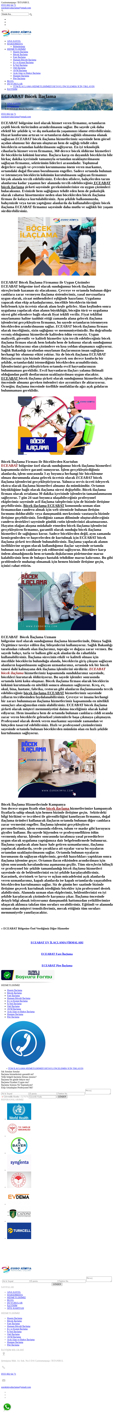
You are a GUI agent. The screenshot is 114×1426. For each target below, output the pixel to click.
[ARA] (23, 1064)
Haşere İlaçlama (20, 52)
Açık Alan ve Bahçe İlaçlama (27, 73)
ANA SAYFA (14, 41)
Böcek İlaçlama (20, 54)
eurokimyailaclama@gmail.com (16, 8)
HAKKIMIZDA (15, 44)
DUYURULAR (15, 84)
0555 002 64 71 (8, 5)
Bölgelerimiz (19, 46)
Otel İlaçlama (19, 68)
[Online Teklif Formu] (28, 982)
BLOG (10, 81)
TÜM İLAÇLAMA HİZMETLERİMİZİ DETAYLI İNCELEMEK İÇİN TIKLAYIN (54, 86)
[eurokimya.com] (16, 36)
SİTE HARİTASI (15, 1308)
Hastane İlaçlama (21, 76)
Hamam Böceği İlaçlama (24, 60)
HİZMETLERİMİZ (16, 49)
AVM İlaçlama (20, 70)
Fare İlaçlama (19, 57)
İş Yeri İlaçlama (20, 65)
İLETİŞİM (12, 89)
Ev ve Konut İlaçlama (23, 62)
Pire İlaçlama (19, 78)
